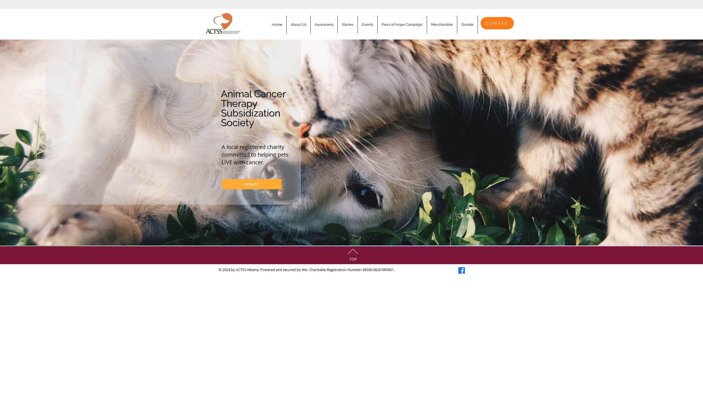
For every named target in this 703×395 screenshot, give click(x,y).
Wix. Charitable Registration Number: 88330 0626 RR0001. (348, 269)
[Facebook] (461, 270)
